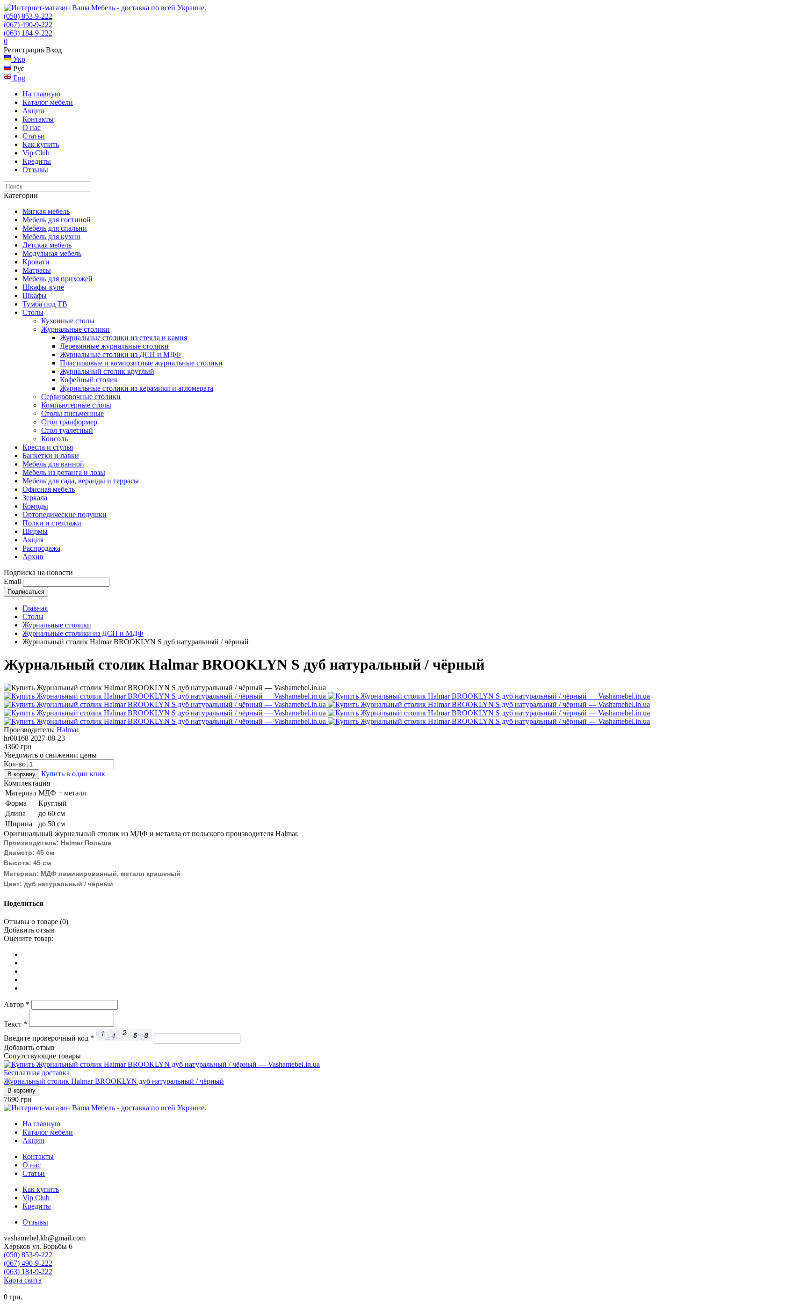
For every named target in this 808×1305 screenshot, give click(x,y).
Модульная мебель (51, 253)
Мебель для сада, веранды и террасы (80, 481)
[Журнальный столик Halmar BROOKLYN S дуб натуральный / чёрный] (166, 696)
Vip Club (36, 153)
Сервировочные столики (81, 397)
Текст (15, 1024)
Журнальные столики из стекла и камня (123, 338)
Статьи (33, 136)
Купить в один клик (73, 774)
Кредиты (36, 161)
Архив (32, 557)
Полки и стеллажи (51, 523)
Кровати (36, 262)
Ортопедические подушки (64, 514)
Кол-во (15, 764)
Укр (18, 59)
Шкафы (34, 295)
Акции (33, 111)
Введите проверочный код (49, 1038)
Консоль (54, 439)
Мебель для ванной (53, 464)
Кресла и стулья (47, 447)
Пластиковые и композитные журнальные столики (141, 363)
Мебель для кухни (51, 237)
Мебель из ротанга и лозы (63, 472)
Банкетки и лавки (50, 455)
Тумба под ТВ (44, 304)
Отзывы (35, 170)
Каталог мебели (47, 102)
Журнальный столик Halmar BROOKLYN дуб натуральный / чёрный (114, 1081)
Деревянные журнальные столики (114, 346)
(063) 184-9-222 (28, 33)
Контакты (38, 119)
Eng (18, 78)
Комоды (35, 506)
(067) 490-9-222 (28, 25)
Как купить (40, 144)
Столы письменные (72, 413)
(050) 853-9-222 (28, 16)
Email (12, 581)
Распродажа (41, 548)
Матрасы (36, 270)
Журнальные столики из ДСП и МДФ (120, 354)
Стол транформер (69, 422)
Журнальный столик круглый (107, 371)
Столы (32, 312)
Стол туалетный (67, 430)
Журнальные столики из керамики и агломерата (136, 388)
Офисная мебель (48, 489)
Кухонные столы (67, 321)
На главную (41, 94)
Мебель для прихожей (57, 279)
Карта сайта (23, 1280)
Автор (16, 1004)
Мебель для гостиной (56, 220)
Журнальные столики (75, 329)
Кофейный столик (89, 380)
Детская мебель (47, 245)
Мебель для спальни (54, 228)
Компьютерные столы (76, 405)
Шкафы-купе (43, 287)
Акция (32, 540)
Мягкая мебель (46, 211)
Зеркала (34, 498)
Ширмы (35, 531)
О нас (31, 127)
